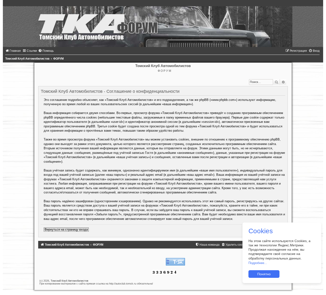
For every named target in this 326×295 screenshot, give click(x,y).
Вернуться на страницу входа (66, 229)
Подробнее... (257, 263)
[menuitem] (13, 50)
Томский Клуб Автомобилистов (69, 280)
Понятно (264, 274)
